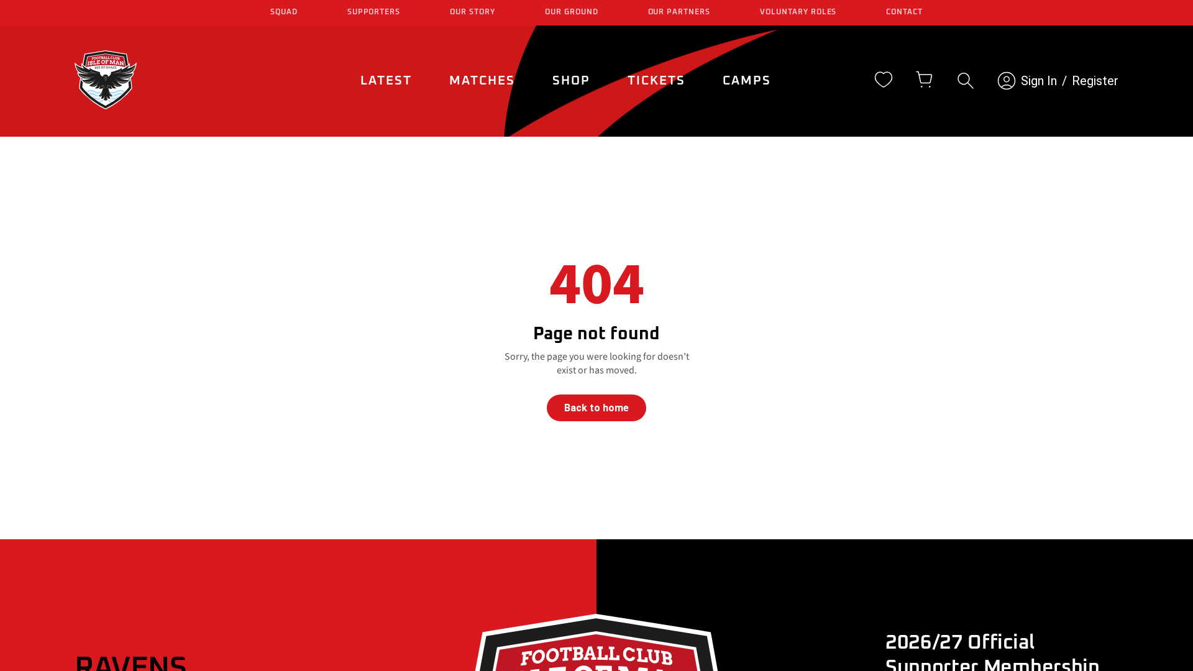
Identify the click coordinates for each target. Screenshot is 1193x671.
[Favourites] (883, 79)
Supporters (374, 12)
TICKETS (656, 81)
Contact (904, 12)
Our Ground (571, 12)
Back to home (596, 408)
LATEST (386, 81)
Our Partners (679, 12)
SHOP (571, 81)
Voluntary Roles (798, 12)
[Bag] (924, 79)
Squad (284, 12)
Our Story (472, 12)
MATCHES (482, 81)
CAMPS (747, 81)
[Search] (965, 81)
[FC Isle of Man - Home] (106, 106)
